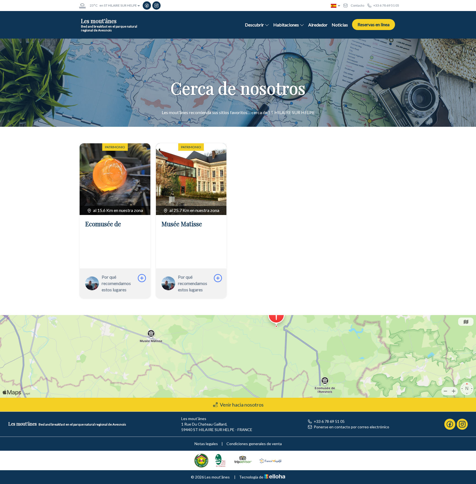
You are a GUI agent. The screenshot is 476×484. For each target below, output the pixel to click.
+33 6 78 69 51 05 (329, 421)
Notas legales (206, 443)
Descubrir (254, 24)
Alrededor (318, 24)
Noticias (340, 24)
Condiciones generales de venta (254, 443)
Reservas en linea (374, 24)
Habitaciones (286, 24)
